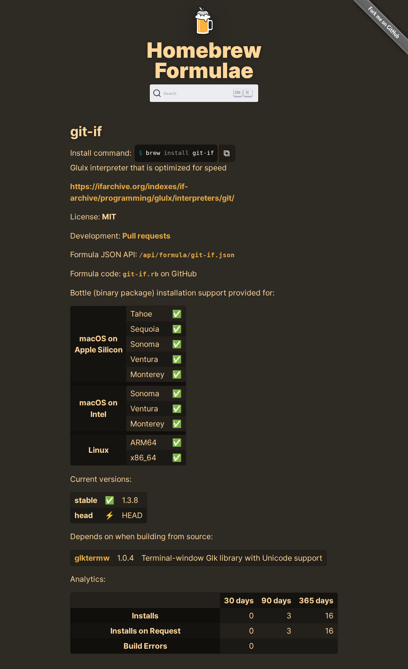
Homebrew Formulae (204, 60)
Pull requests (146, 236)
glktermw (92, 558)
